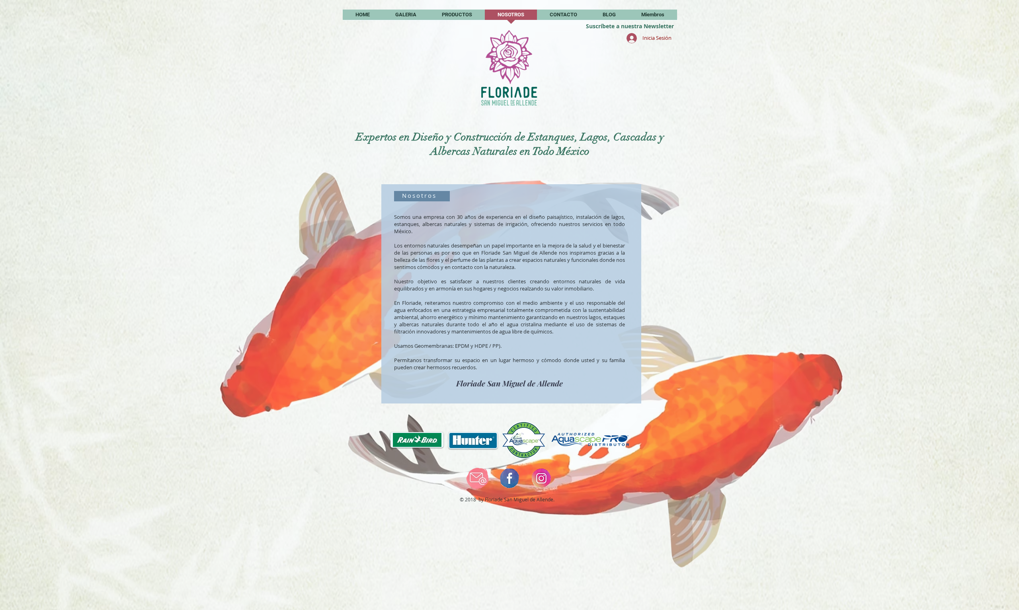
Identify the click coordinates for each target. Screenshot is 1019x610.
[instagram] (541, 478)
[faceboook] (509, 478)
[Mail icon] (478, 478)
